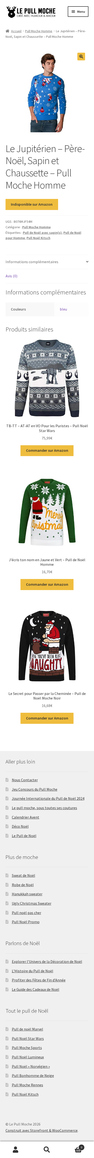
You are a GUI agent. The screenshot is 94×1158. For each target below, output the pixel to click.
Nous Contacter (25, 779)
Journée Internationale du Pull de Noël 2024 (48, 798)
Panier (72, 1145)
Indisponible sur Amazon (32, 204)
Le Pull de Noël (24, 835)
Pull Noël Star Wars (28, 1038)
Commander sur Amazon (47, 450)
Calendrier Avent (25, 817)
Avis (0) (11, 276)
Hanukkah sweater (27, 893)
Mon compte (15, 1150)
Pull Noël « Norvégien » (31, 1066)
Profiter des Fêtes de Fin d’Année (39, 980)
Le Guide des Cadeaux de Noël (35, 989)
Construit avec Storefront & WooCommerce (42, 1130)
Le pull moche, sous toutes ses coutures (44, 807)
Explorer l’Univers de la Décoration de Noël (47, 961)
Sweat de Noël (23, 875)
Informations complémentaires (32, 261)
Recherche (47, 1150)
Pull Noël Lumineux (28, 1057)
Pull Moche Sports (27, 1047)
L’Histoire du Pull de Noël (32, 970)
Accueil (16, 31)
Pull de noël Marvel (27, 1029)
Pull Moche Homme (38, 31)
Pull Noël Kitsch (38, 238)
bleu (63, 309)
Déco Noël (20, 826)
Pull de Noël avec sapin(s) (42, 232)
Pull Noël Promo (26, 921)
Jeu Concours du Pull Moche (34, 789)
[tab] (47, 262)
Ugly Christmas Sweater (31, 903)
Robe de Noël (23, 884)
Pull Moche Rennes (27, 1084)
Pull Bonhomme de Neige (33, 1075)
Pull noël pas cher (26, 912)
